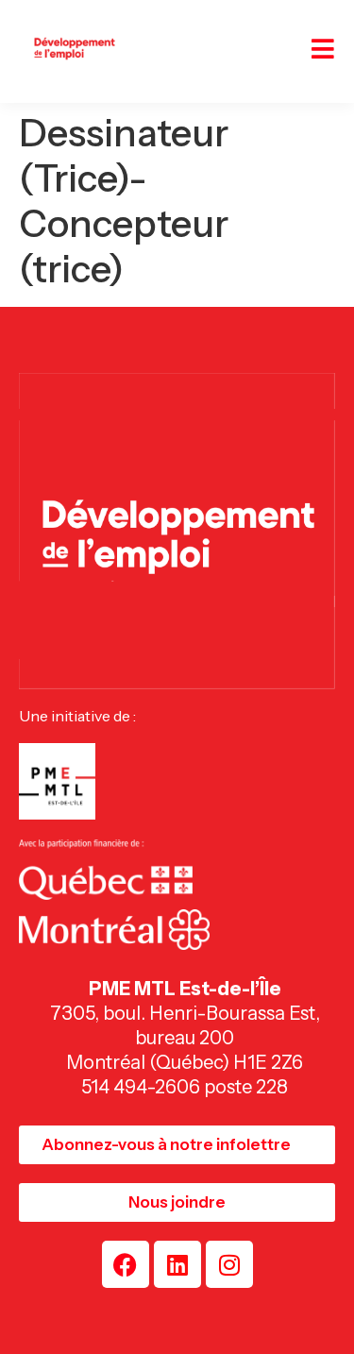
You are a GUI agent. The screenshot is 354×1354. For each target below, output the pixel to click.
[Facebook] (125, 1264)
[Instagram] (229, 1264)
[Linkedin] (177, 1264)
